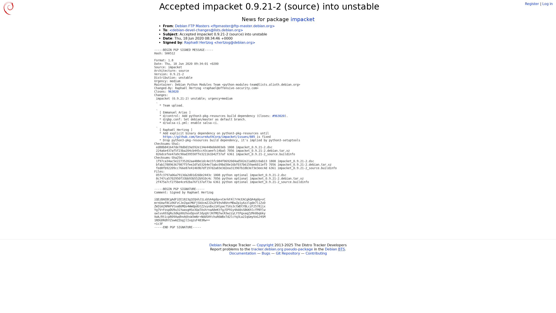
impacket (302, 19)
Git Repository (288, 253)
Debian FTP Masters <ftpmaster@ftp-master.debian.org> (225, 26)
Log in (547, 4)
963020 (173, 91)
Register (532, 4)
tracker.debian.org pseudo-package (282, 249)
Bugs (266, 253)
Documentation (242, 253)
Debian (215, 245)
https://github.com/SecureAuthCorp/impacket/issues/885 (209, 136)
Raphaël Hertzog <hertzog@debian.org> (219, 42)
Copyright (265, 245)
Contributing (316, 253)
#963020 (278, 116)
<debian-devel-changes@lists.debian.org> (206, 30)
